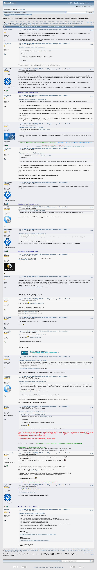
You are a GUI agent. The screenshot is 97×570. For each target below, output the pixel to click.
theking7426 (7, 43)
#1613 (91, 318)
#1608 (91, 207)
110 (64, 23)
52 (44, 22)
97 (36, 23)
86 (18, 23)
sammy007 (7, 356)
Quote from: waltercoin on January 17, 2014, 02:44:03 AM (32, 360)
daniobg (6, 124)
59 (55, 22)
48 (37, 22)
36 (18, 22)
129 (26, 24)
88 (21, 23)
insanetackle (7, 331)
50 (41, 22)
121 (8, 24)
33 (13, 22)
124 (15, 24)
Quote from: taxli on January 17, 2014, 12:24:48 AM (32, 48)
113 (71, 23)
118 (81, 23)
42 (28, 22)
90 (25, 23)
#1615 (91, 357)
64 (63, 22)
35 (17, 22)
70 (73, 22)
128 (24, 24)
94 (31, 23)
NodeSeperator (8, 29)
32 (12, 22)
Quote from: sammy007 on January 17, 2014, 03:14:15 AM (32, 381)
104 (51, 23)
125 (17, 24)
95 (33, 23)
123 (13, 24)
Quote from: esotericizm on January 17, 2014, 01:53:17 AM (32, 99)
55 (49, 22)
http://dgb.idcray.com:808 (45, 50)
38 (21, 22)
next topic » (90, 22)
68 (70, 22)
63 (62, 22)
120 (6, 24)
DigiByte (6, 69)
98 (38, 23)
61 (58, 22)
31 (10, 22)
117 (79, 23)
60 (57, 22)
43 (29, 22)
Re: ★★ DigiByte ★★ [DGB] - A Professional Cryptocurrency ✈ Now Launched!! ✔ (46, 29)
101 (44, 23)
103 (48, 23)
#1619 (91, 485)
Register (25, 14)
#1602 (91, 44)
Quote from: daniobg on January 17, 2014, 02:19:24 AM (31, 152)
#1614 (91, 331)
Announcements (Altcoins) (34, 18)
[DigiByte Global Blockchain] (7, 90)
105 (53, 23)
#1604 (91, 96)
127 (22, 24)
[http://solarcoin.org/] (7, 145)
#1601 (91, 30)
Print (92, 24)
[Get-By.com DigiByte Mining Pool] (7, 465)
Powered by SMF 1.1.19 (39, 567)
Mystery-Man (7, 317)
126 (20, 24)
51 (42, 22)
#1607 (91, 183)
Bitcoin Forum (7, 18)
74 (79, 22)
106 (55, 23)
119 (4, 24)
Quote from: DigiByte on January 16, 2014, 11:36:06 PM (32, 513)
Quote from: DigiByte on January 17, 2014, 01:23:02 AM (32, 411)
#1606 (91, 149)
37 (20, 22)
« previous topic (89, 21)
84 (15, 23)
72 (76, 22)
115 (75, 23)
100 (41, 23)
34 (15, 22)
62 (60, 22)
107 (57, 23)
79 (6, 23)
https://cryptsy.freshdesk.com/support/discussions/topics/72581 (34, 540)
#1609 (91, 230)
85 (17, 23)
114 (73, 23)
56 (50, 22)
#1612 (91, 299)
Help (11, 14)
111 (66, 23)
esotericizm (7, 207)
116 (77, 23)
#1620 (91, 510)
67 (68, 22)
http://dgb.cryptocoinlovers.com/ (27, 259)
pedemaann (7, 299)
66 (66, 22)
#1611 (92, 277)
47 (36, 22)
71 (74, 22)
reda (5, 254)
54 (47, 22)
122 (11, 24)
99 (39, 23)
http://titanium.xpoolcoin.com (30, 313)
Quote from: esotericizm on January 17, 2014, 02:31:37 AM (32, 233)
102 (46, 23)
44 (31, 22)
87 (20, 23)
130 (29, 24)
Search (16, 14)
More (29, 14)
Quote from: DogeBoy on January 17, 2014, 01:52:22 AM (32, 47)
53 (46, 22)
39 (23, 22)
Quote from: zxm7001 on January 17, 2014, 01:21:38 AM (33, 412)
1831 (34, 24)
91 (26, 23)
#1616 (91, 377)
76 (83, 22)
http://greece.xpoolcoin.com (30, 311)
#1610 (91, 254)
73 (78, 22)
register (23, 9)
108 (60, 23)
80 (8, 23)
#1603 (91, 69)
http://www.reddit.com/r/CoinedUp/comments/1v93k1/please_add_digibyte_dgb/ (38, 534)
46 (34, 22)
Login (20, 14)
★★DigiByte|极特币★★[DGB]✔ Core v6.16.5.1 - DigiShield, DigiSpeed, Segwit (65, 18)
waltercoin (7, 276)
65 (65, 22)
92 (28, 23)
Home (7, 14)
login (18, 9)
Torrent (24, 12)
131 (31, 24)
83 (13, 23)
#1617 (91, 407)
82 (12, 23)
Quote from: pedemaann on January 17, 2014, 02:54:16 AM (32, 334)
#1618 (91, 453)
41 (26, 22)
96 (34, 23)
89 (23, 23)
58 (54, 22)
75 (81, 22)
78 (5, 23)
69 (71, 22)
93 (30, 23)
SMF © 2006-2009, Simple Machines (54, 567)
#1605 (91, 124)
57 (52, 22)
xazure (6, 406)
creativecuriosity (8, 453)
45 (33, 22)
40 (25, 22)
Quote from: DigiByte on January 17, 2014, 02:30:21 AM (32, 210)
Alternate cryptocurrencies (19, 18)
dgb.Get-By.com (35, 470)
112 (68, 23)
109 (62, 23)
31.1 (21, 12)
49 (39, 22)
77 (3, 23)
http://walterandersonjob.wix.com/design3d (30, 287)
